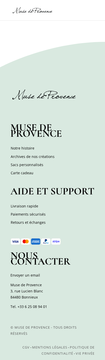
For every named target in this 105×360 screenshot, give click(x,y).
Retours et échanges (28, 222)
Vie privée (85, 353)
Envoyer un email (25, 275)
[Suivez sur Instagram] (26, 110)
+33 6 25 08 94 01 (32, 306)
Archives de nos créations (33, 156)
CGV (26, 347)
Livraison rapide (24, 206)
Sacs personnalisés (27, 164)
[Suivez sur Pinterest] (37, 110)
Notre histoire (22, 148)
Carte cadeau (22, 172)
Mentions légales (49, 347)
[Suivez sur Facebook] (15, 110)
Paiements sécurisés (28, 214)
